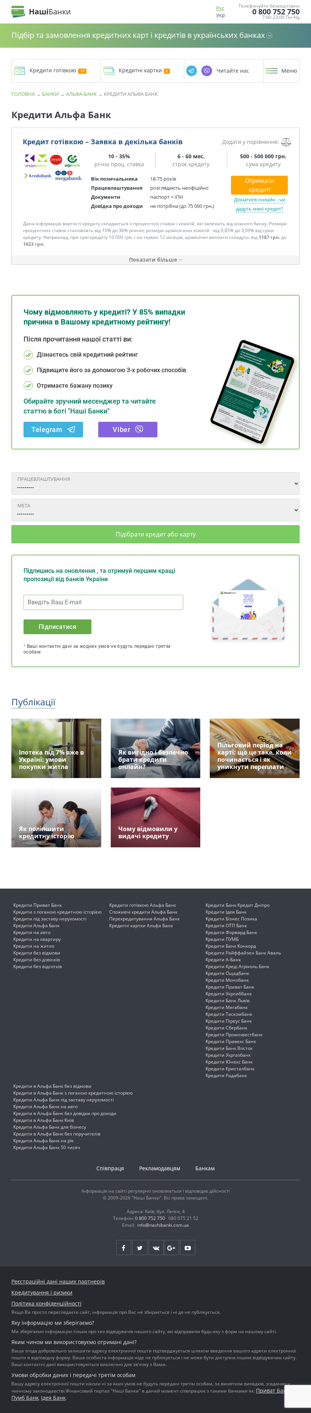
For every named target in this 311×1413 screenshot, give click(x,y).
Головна (23, 93)
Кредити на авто (31, 932)
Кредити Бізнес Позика (231, 918)
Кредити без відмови (36, 953)
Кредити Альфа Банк (36, 925)
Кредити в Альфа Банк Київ (43, 1120)
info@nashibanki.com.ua (163, 1225)
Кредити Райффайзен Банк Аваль (243, 953)
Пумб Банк (25, 1397)
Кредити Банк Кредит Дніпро (238, 905)
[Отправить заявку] (53, 167)
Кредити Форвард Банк (231, 932)
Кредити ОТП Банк (226, 925)
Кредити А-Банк (223, 959)
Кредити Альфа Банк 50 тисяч (46, 1147)
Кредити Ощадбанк (227, 973)
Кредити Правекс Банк (231, 1041)
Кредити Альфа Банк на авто (45, 1106)
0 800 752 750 (276, 12)
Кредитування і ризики (41, 1292)
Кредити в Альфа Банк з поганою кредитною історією (73, 1093)
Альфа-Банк (81, 93)
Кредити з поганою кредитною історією (57, 912)
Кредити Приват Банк (37, 905)
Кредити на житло (33, 946)
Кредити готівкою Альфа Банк (142, 905)
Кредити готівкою (53, 70)
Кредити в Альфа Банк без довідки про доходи (64, 1113)
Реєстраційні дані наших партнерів (58, 1281)
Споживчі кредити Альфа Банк (143, 912)
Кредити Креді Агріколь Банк (237, 966)
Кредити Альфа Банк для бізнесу (49, 1127)
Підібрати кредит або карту (156, 534)
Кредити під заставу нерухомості (49, 918)
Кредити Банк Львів (228, 1000)
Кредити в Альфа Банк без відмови (52, 1086)
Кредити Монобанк (227, 980)
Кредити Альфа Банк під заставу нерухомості (63, 1099)
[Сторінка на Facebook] (123, 1247)
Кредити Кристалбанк (230, 1068)
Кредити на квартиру (37, 939)
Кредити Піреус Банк (229, 1021)
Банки (50, 93)
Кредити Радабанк (226, 1075)
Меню (289, 70)
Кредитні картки (140, 70)
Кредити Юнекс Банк (229, 1062)
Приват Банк (272, 1390)
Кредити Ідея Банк (226, 912)
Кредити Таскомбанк (229, 1014)
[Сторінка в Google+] (171, 1247)
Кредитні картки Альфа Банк (141, 925)
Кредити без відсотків (37, 966)
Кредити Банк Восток (229, 1048)
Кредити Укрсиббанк (229, 993)
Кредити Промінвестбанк (234, 1034)
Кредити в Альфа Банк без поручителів (57, 1134)
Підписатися (57, 626)
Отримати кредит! (259, 185)
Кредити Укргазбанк (228, 1055)
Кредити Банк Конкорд (231, 946)
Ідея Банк (53, 1397)
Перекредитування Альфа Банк (144, 918)
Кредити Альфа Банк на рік (43, 1140)
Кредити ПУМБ (222, 939)
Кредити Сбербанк (226, 1028)
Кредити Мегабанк (227, 1007)
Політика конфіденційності (46, 1303)
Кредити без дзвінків (36, 959)
